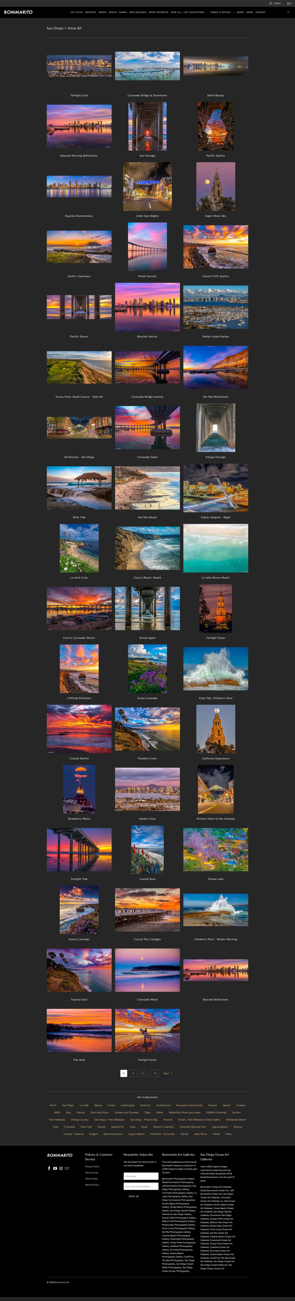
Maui (132, 1126)
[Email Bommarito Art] (67, 1168)
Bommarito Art (62, 1282)
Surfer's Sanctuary (79, 246)
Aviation (241, 1105)
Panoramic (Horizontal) (189, 1105)
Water (159, 1112)
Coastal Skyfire (79, 729)
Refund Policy (92, 1185)
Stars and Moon (99, 1112)
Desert (226, 1105)
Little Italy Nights (147, 186)
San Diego (76, 12)
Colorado (69, 1126)
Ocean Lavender (147, 668)
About (240, 12)
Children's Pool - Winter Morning (215, 910)
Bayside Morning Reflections (79, 126)
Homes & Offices (220, 12)
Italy (68, 1112)
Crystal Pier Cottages (147, 910)
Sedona (238, 1126)
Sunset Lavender (79, 910)
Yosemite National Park (192, 1126)
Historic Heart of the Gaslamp (215, 789)
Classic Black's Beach (147, 548)
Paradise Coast (147, 729)
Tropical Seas (79, 970)
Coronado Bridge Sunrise (147, 367)
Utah (55, 1126)
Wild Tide (79, 488)
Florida (184, 1134)
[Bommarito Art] (25, 12)
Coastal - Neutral (73, 1134)
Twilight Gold (79, 66)
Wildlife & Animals (216, 1112)
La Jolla (84, 1105)
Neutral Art (117, 1126)
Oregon (93, 1134)
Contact (261, 12)
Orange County (80, 1119)
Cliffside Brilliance (79, 668)
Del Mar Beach (147, 488)
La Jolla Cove (79, 548)
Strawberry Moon (79, 789)
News (250, 12)
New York (86, 1126)
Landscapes (128, 1105)
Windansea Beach (236, 1119)
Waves (102, 12)
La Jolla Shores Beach (215, 548)
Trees (147, 1112)
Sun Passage (147, 126)
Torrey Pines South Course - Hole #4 (79, 367)
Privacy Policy (92, 1166)
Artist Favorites (158, 12)
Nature (81, 1112)
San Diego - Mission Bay (144, 1119)
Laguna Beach (220, 1126)
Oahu (228, 1134)
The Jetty (79, 1030)
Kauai (144, 1126)
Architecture (163, 1105)
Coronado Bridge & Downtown (147, 66)
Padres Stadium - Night (215, 488)
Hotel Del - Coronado (162, 1134)
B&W (57, 1112)
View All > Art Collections (187, 12)
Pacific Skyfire (215, 126)
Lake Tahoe (200, 1134)
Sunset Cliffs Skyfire (215, 246)
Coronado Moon (147, 970)
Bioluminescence (113, 1134)
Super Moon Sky (215, 186)
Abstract (90, 12)
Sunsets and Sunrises (127, 1112)
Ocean (113, 12)
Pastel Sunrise (147, 246)
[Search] (288, 12)
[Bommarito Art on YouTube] (55, 1168)
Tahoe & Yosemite (163, 1126)
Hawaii (123, 12)
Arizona (168, 1119)
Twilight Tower (215, 608)
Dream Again (147, 608)
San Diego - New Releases (109, 1119)
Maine (216, 1134)
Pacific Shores (79, 307)
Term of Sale (91, 1178)
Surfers (236, 1112)
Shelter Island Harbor (215, 307)
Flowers (212, 1105)
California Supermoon (215, 729)
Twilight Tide (79, 849)
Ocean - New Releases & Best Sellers (199, 1119)
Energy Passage (215, 427)
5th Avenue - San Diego (79, 427)
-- (207, 12)
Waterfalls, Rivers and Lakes (184, 1112)
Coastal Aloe (147, 849)
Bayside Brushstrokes (79, 186)
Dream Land (215, 849)
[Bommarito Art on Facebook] (49, 1168)
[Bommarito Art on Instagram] (61, 1168)
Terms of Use (91, 1172)
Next (166, 1073)
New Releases (137, 12)
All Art (53, 1105)
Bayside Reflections (215, 970)
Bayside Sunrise (147, 307)
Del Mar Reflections (215, 367)
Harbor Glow (147, 789)
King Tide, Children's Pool (215, 668)
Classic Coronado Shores (79, 608)
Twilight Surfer (147, 1030)
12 (155, 1073)
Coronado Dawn (147, 427)
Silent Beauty (215, 66)
